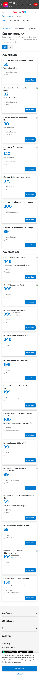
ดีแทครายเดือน (14, 21)
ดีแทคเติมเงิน (27, 21)
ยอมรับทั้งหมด (19, 669)
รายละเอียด (30, 80)
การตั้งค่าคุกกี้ (19, 674)
